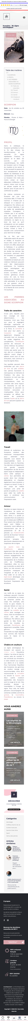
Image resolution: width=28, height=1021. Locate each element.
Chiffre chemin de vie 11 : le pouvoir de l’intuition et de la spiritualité (14, 881)
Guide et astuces (11, 827)
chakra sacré (9, 652)
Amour (15, 92)
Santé (15, 95)
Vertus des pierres (12, 836)
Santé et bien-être (12, 830)
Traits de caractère (16, 87)
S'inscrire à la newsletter (12, 942)
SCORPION (11, 75)
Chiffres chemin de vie (13, 825)
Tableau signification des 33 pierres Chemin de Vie (17, 849)
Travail (15, 90)
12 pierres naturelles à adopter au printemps (16, 858)
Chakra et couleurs (16, 98)
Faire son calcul (14, 809)
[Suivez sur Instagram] (8, 920)
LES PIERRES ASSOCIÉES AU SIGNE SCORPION (14, 82)
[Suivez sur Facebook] (5, 920)
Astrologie (9, 822)
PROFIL (11, 77)
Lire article (15, 742)
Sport (8, 833)
